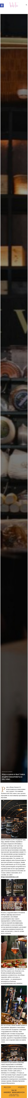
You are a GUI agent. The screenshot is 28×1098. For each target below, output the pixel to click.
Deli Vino (9, 915)
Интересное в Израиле (7, 771)
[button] (2, 5)
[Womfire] (14, 4)
